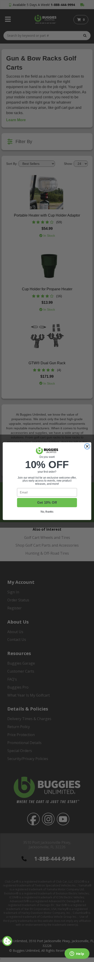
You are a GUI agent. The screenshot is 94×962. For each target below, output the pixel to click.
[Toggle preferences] (7, 941)
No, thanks (47, 511)
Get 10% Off (47, 502)
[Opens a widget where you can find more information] (76, 954)
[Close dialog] (87, 446)
